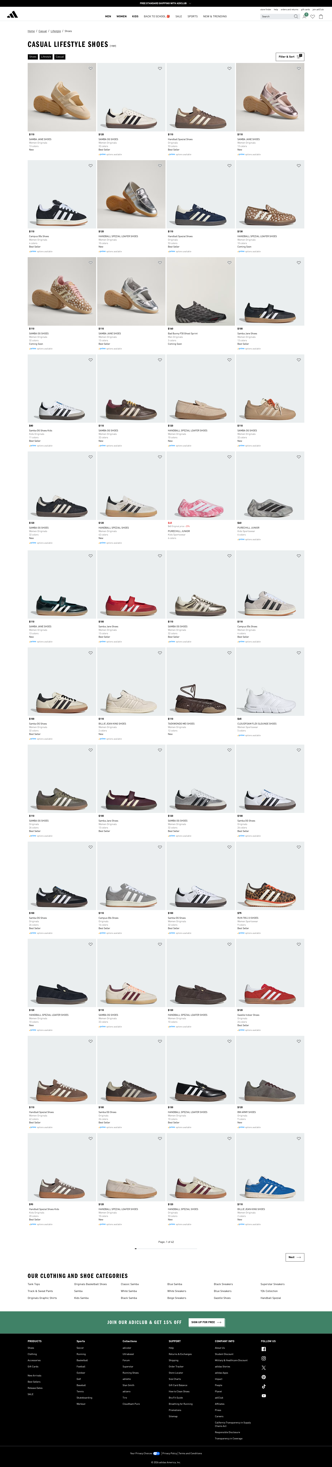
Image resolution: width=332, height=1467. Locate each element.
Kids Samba (81, 1298)
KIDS (135, 16)
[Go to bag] (321, 16)
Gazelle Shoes (222, 1298)
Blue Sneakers (223, 1291)
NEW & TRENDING (215, 16)
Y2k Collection (269, 1291)
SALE (179, 16)
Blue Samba (174, 1284)
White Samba (129, 1291)
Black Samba (129, 1298)
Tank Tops (34, 1284)
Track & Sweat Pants (40, 1291)
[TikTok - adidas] (282, 1387)
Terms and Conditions (190, 1453)
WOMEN (122, 16)
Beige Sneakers (176, 1298)
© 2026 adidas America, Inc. (166, 1462)
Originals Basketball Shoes (90, 1284)
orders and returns (289, 10)
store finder (265, 10)
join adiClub (318, 10)
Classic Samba (130, 1284)
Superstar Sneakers (273, 1284)
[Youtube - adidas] (282, 1396)
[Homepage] (12, 15)
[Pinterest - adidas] (282, 1377)
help (276, 10)
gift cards (305, 10)
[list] (152, 57)
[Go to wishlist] (312, 16)
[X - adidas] (282, 1368)
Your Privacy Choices (141, 1453)
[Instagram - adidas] (282, 1359)
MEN (108, 16)
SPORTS (193, 16)
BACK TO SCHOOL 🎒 (157, 16)
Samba (78, 1291)
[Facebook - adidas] (282, 1349)
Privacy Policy (169, 1453)
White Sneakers (176, 1291)
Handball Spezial (271, 1298)
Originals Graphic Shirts (42, 1298)
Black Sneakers (223, 1284)
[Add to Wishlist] (90, 69)
